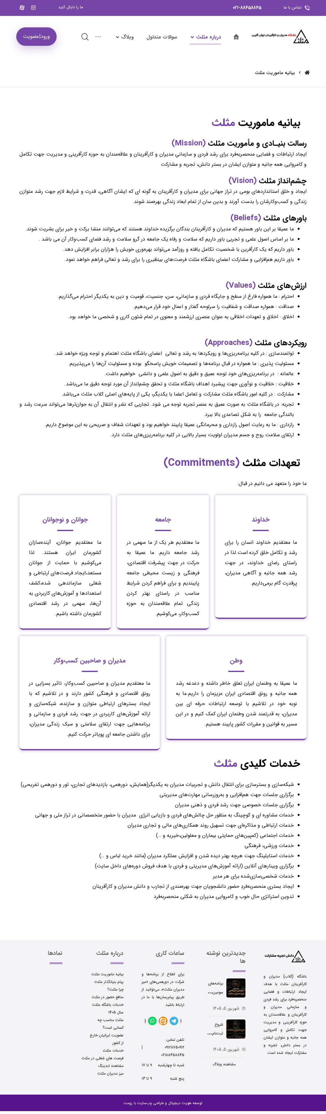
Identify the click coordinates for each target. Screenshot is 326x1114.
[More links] (98, 37)
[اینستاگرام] (33, 8)
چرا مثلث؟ (115, 989)
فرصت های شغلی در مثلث (103, 1058)
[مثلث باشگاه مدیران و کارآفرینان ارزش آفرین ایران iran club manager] (280, 35)
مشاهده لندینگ (111, 1066)
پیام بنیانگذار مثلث (109, 982)
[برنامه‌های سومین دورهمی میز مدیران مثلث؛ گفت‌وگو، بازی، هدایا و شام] (235, 991)
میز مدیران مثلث (110, 1073)
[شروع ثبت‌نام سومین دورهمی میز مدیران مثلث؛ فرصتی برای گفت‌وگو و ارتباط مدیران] (235, 1032)
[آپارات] (22, 8)
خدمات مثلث (113, 1050)
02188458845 (172, 1055)
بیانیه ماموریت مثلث (107, 974)
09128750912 (164, 1047)
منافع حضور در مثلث (108, 997)
